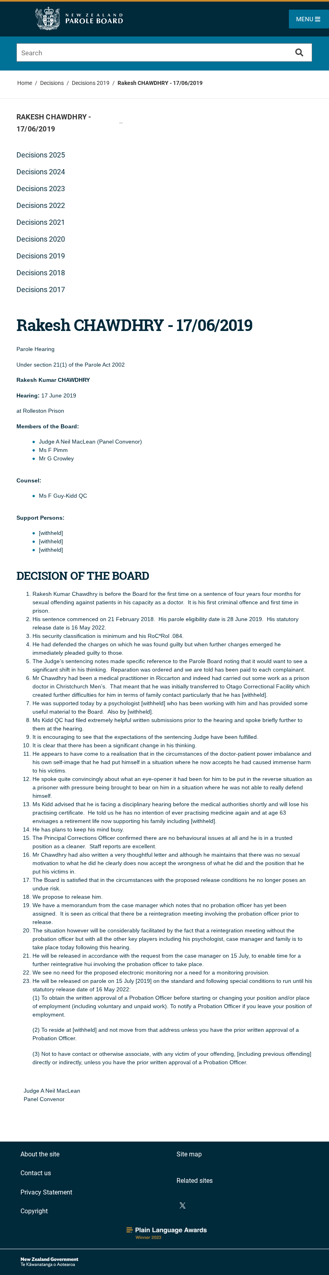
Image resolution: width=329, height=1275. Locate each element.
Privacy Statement (46, 1192)
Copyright (34, 1211)
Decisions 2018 (40, 272)
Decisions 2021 (40, 222)
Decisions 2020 (40, 239)
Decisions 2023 (40, 188)
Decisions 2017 (40, 289)
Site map (189, 1154)
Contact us (35, 1173)
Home (24, 83)
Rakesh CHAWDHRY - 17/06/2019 (160, 83)
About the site (39, 1154)
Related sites (195, 1180)
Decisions (52, 83)
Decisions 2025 (40, 155)
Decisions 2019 (91, 83)
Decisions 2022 (40, 205)
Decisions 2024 (40, 171)
